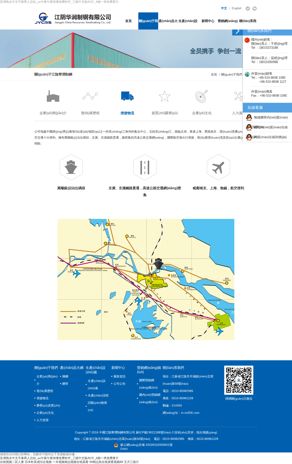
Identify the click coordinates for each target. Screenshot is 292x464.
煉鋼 (65, 376)
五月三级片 (131, 462)
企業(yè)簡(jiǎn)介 (53, 113)
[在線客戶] (237, 30)
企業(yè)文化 (202, 113)
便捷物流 (127, 113)
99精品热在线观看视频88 (106, 462)
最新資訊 (119, 376)
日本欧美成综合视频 (38, 462)
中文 (224, 8)
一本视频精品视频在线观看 (70, 462)
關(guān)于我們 (148, 24)
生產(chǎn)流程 (98, 395)
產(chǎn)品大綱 (168, 24)
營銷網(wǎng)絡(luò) (228, 24)
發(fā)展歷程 (90, 113)
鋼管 (65, 383)
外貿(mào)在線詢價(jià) (269, 137)
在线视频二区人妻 (12, 462)
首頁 (128, 21)
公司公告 (119, 383)
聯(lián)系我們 (247, 24)
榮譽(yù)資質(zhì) (48, 405)
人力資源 (239, 113)
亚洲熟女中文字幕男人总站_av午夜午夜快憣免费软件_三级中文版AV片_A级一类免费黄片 (59, 1)
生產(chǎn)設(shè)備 (188, 24)
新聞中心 (208, 21)
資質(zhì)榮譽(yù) (165, 113)
